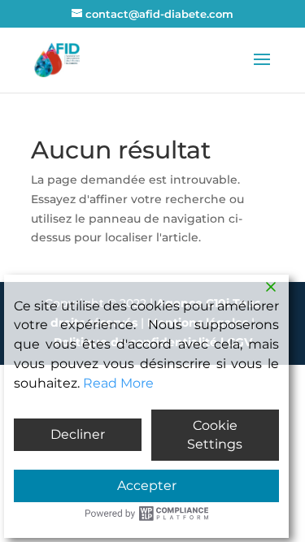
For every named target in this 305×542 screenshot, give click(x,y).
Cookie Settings (214, 435)
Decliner (77, 434)
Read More (118, 383)
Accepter (146, 485)
